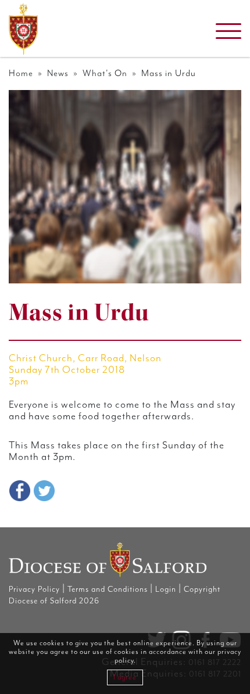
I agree (125, 677)
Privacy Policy (34, 589)
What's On (105, 73)
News (58, 73)
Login (165, 589)
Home (21, 73)
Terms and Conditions (107, 589)
